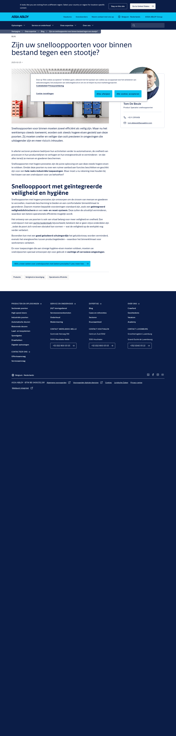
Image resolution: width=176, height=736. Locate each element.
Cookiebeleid (42, 85)
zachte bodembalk (42, 222)
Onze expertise (66, 25)
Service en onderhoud (41, 25)
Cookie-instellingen (45, 93)
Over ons (87, 25)
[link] (143, 6)
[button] (118, 6)
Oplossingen (16, 25)
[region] (88, 88)
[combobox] (148, 25)
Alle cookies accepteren (128, 93)
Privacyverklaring (56, 85)
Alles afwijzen (103, 93)
